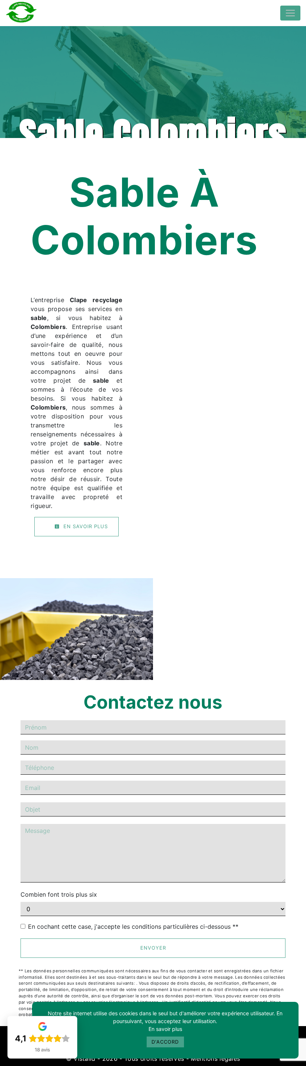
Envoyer (153, 948)
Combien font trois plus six (59, 894)
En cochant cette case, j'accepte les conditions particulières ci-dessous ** (133, 926)
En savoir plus (165, 1029)
